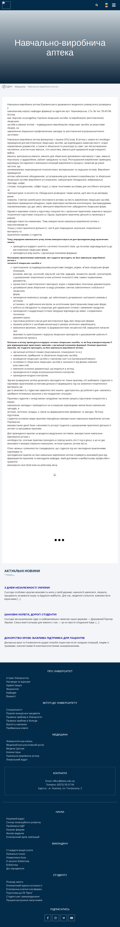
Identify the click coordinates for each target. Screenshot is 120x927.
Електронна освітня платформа (24, 889)
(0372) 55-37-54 (65, 784)
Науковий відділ (15, 818)
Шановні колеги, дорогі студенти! (30, 614)
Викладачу (60, 843)
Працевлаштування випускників (24, 900)
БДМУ (9, 86)
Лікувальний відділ (16, 759)
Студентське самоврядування (23, 896)
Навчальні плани (15, 854)
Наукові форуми (15, 829)
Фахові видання (15, 833)
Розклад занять (14, 882)
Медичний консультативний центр (25, 745)
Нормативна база (16, 857)
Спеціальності (14, 709)
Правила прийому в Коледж (21, 720)
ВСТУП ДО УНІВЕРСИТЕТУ (60, 702)
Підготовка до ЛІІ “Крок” (19, 893)
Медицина (20, 86)
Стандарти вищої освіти (19, 850)
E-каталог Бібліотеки (17, 861)
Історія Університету (17, 678)
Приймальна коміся (17, 728)
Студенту (60, 875)
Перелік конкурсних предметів (23, 713)
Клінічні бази (13, 752)
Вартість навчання (16, 724)
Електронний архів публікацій (22, 837)
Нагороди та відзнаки (18, 681)
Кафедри (11, 692)
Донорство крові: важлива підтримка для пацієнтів (44, 637)
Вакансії (11, 696)
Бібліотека (12, 865)
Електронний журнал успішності (24, 885)
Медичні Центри (15, 748)
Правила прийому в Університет (24, 717)
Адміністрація (14, 685)
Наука (60, 811)
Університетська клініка (19, 741)
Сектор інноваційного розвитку (23, 822)
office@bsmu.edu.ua (64, 781)
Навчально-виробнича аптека (22, 756)
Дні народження (15, 868)
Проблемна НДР (15, 826)
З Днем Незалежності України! (27, 587)
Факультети (12, 689)
